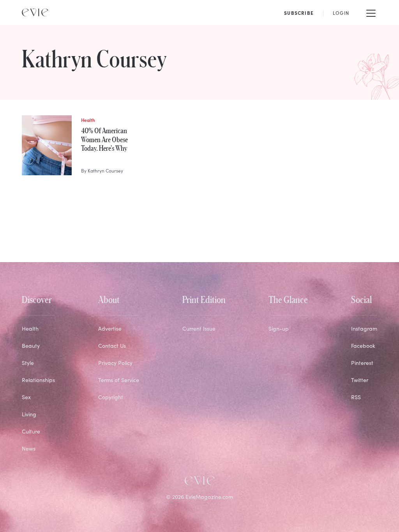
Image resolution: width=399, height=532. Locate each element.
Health (30, 328)
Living (29, 414)
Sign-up (278, 328)
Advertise (110, 328)
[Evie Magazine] (35, 12)
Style (28, 362)
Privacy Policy (115, 362)
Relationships (38, 380)
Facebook (363, 345)
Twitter (359, 380)
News (28, 448)
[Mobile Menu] (371, 12)
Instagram (364, 328)
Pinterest (362, 362)
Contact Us (112, 345)
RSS (356, 397)
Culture (31, 431)
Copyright (110, 397)
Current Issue (198, 328)
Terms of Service (118, 380)
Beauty (31, 345)
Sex (26, 397)
